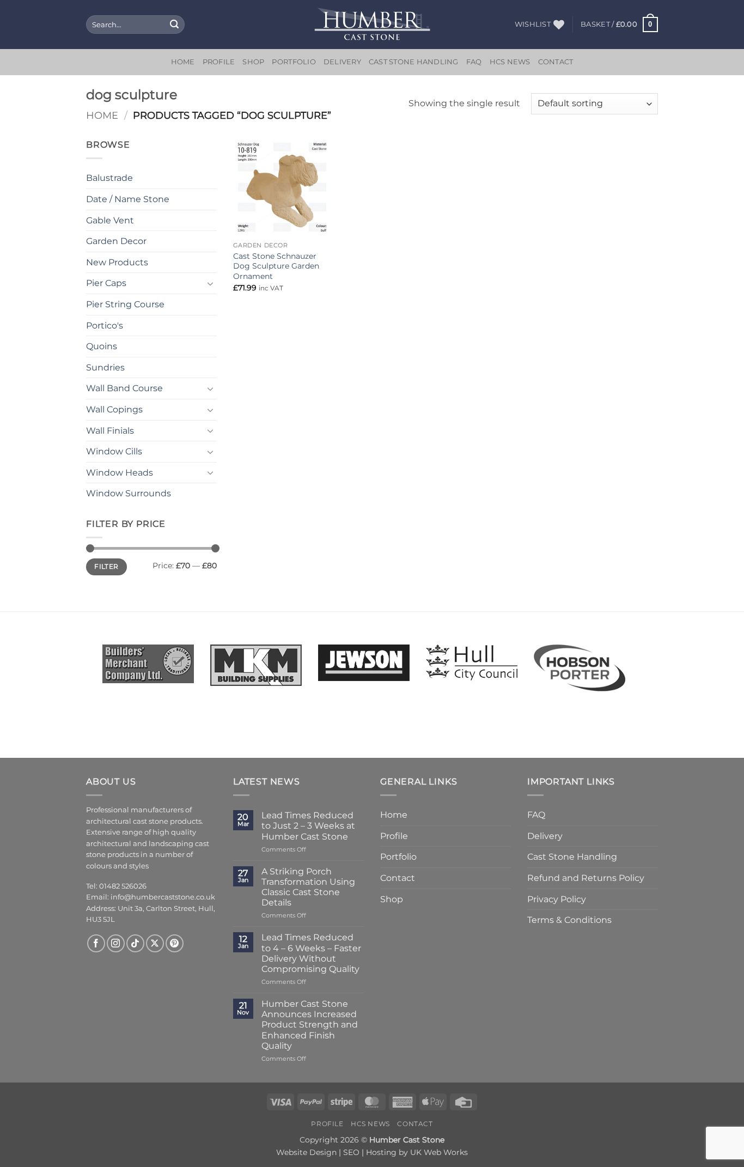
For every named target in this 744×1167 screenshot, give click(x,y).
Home (183, 62)
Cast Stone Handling (414, 62)
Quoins (101, 346)
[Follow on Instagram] (116, 943)
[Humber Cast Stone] (372, 24)
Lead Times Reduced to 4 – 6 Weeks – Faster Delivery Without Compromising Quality (311, 953)
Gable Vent (110, 220)
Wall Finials (110, 431)
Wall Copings (114, 409)
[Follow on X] (155, 943)
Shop (253, 62)
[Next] (639, 659)
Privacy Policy (556, 899)
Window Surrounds (128, 493)
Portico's (104, 325)
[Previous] (88, 659)
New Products (117, 262)
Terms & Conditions (569, 920)
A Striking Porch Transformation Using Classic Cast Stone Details (308, 887)
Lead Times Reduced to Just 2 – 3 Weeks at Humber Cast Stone (308, 825)
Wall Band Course (124, 388)
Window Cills (114, 451)
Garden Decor (116, 241)
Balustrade (109, 178)
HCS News (510, 62)
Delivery (342, 62)
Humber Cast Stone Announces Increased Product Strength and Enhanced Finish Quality (309, 1025)
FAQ (474, 62)
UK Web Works (439, 1152)
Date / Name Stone (127, 199)
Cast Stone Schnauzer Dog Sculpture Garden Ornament (276, 266)
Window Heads (119, 472)
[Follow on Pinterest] (175, 943)
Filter (106, 566)
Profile (219, 62)
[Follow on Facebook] (96, 943)
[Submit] (174, 24)
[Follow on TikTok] (135, 943)
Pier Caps (106, 283)
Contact (556, 62)
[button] (619, 24)
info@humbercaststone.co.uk (163, 897)
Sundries (105, 367)
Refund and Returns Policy (585, 878)
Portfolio (293, 62)
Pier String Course (125, 304)
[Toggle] (210, 283)
